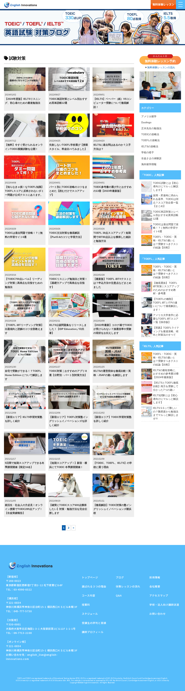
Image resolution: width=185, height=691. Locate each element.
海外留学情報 (148, 164)
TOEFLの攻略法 (150, 140)
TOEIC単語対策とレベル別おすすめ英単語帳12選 (165, 215)
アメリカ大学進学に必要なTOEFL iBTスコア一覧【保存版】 (165, 319)
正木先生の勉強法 (151, 128)
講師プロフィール (93, 632)
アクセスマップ (158, 595)
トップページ (90, 577)
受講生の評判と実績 (94, 623)
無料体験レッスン (163, 4)
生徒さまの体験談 (151, 158)
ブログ (120, 577)
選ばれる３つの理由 (94, 586)
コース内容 (88, 595)
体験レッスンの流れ (128, 586)
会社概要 (154, 586)
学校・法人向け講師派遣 (164, 604)
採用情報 (154, 577)
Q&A (119, 595)
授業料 (86, 604)
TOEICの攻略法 (150, 134)
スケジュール (90, 613)
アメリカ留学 (148, 116)
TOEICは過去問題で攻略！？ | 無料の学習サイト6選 (165, 228)
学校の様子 (147, 152)
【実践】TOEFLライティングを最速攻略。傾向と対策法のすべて (166, 331)
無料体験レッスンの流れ (161, 67)
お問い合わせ (157, 613)
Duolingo (146, 122)
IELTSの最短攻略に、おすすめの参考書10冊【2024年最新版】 (166, 374)
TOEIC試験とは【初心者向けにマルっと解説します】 (165, 186)
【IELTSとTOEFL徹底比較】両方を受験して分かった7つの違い (165, 386)
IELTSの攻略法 (149, 146)
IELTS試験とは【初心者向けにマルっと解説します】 (165, 399)
